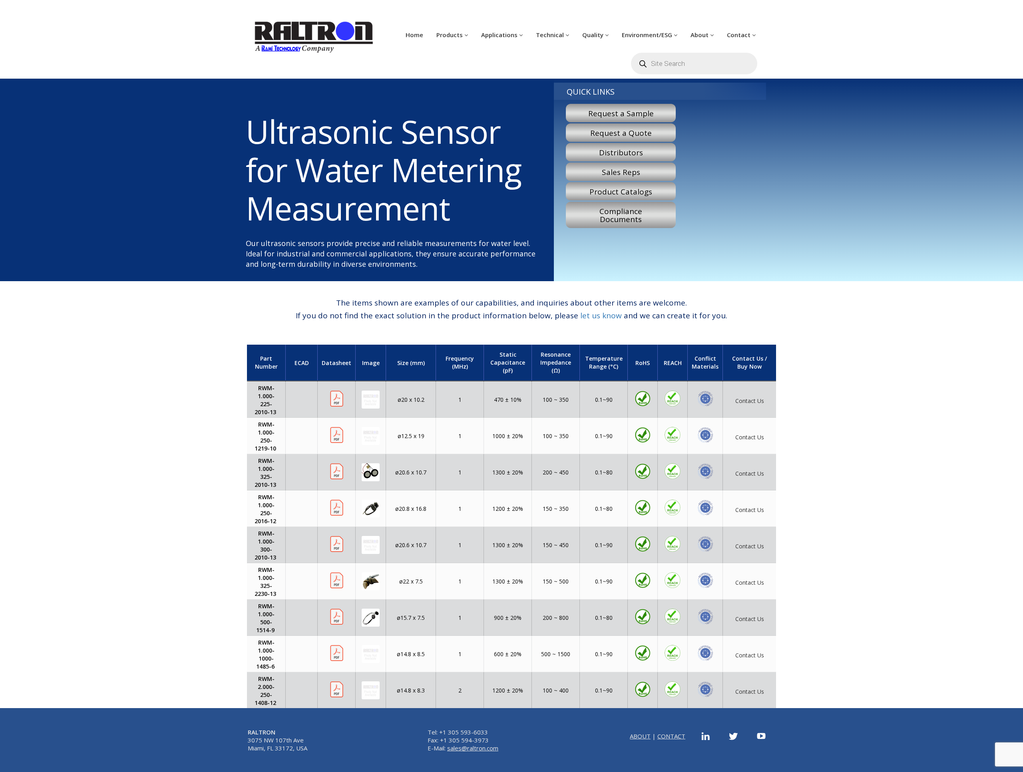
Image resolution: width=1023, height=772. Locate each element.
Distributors (621, 152)
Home (414, 35)
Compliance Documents (620, 215)
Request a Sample (621, 113)
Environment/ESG (648, 35)
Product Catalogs (620, 192)
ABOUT (640, 736)
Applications (500, 35)
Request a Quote (621, 133)
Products (450, 35)
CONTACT (671, 736)
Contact (739, 35)
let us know (601, 315)
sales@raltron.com (472, 748)
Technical (550, 35)
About (700, 35)
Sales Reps (621, 172)
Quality (593, 35)
